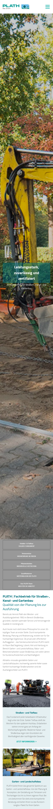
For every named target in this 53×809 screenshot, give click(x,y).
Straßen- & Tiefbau (27, 545)
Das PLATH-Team (26, 585)
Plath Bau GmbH (16, 7)
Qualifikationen (26, 575)
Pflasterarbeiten (26, 565)
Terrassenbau (26, 555)
